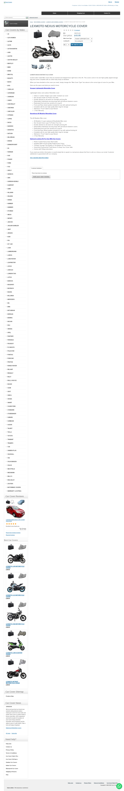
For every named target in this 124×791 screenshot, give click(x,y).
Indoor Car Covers (11, 765)
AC (8, 34)
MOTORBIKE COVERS (39, 22)
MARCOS (10, 281)
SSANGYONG (11, 406)
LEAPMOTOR (11, 262)
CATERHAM (10, 93)
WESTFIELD (11, 469)
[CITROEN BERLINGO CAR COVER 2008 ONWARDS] (15, 518)
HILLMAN (10, 192)
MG (8, 303)
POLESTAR (10, 351)
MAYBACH (10, 288)
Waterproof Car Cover (12, 768)
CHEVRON (10, 107)
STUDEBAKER (11, 413)
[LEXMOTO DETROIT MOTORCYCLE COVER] (16, 669)
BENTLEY (10, 63)
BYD (8, 85)
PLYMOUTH (10, 347)
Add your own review (41, 177)
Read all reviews (10, 535)
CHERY (9, 100)
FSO (8, 166)
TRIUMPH (10, 443)
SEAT (9, 391)
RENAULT (10, 373)
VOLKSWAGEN (11, 461)
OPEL (9, 332)
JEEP (9, 229)
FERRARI (10, 152)
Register (117, 2)
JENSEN (9, 233)
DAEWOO (10, 126)
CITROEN (10, 115)
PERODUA (10, 340)
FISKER (9, 159)
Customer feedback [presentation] (36, 168)
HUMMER (10, 207)
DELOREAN (10, 137)
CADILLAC (10, 89)
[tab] (36, 168)
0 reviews (77, 30)
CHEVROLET (11, 104)
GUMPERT (10, 185)
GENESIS (10, 174)
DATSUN (9, 133)
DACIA (9, 122)
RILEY (9, 377)
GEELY (9, 170)
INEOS (9, 214)
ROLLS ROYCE (12, 380)
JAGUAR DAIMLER (13, 225)
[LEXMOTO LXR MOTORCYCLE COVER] (16, 554)
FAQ (7, 774)
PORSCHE (10, 358)
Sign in (110, 2)
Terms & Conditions (11, 753)
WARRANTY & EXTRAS (14, 491)
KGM (8, 236)
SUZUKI (9, 424)
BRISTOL (10, 74)
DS (8, 148)
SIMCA (9, 395)
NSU (8, 325)
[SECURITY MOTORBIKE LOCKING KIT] (48, 66)
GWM (9, 189)
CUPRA (9, 118)
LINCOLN (10, 270)
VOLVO (9, 465)
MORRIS (9, 318)
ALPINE (9, 41)
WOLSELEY (11, 480)
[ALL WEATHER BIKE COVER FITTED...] (34, 66)
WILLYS (9, 476)
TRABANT (10, 439)
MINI (8, 306)
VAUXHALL (10, 454)
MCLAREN (10, 295)
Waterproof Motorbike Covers (13, 728)
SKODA (9, 399)
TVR (8, 447)
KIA (8, 240)
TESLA (9, 432)
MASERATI (10, 284)
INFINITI (9, 218)
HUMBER (10, 203)
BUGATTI (10, 78)
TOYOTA (10, 435)
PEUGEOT (10, 343)
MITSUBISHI (11, 310)
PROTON (10, 362)
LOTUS (9, 277)
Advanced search (34, 17)
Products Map (10, 696)
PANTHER (10, 336)
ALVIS (9, 45)
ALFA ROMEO (11, 37)
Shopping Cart (81, 13)
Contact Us (107, 13)
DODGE (9, 141)
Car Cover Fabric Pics (12, 756)
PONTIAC (10, 354)
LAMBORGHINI (11, 251)
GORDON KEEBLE (13, 181)
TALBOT (9, 428)
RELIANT (10, 369)
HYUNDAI (10, 211)
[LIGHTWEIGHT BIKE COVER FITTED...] (41, 66)
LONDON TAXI (11, 273)
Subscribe (14, 733)
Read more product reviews (13, 532)
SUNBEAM (10, 421)
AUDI (8, 52)
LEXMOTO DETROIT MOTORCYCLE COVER (13, 682)
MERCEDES (11, 299)
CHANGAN (10, 96)
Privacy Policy (10, 750)
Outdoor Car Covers (11, 762)
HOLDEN (10, 196)
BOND (9, 71)
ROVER (9, 384)
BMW (9, 67)
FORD (9, 163)
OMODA (9, 329)
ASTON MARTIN (12, 48)
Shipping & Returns (11, 771)
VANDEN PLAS (11, 450)
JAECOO (10, 222)
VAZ (8, 458)
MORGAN (10, 314)
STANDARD (10, 410)
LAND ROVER (11, 259)
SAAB (9, 388)
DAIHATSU (10, 130)
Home (31, 22)
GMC (8, 177)
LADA (9, 248)
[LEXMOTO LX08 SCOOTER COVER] (16, 640)
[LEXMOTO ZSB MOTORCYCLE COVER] (16, 612)
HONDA (9, 200)
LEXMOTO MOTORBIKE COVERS (54, 22)
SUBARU (10, 417)
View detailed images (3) (46, 60)
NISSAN (9, 321)
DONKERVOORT (12, 144)
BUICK (9, 82)
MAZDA (9, 292)
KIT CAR (9, 244)
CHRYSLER (10, 111)
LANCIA (9, 255)
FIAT (8, 155)
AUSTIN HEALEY (12, 60)
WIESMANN (10, 472)
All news (8, 733)
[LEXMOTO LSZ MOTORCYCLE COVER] (16, 583)
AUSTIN (9, 56)
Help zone (8, 743)
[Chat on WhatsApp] (119, 786)
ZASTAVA (10, 483)
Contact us (9, 747)
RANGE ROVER (12, 365)
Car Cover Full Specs (12, 759)
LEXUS (9, 266)
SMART (9, 402)
